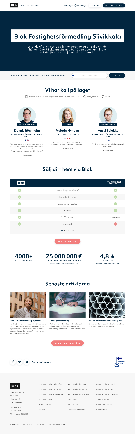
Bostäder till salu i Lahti (48, 399)
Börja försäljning (114, 6)
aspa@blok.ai (15, 407)
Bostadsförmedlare (104, 404)
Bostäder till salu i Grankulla (50, 389)
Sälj (22, 5)
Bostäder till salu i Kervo (77, 389)
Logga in (95, 6)
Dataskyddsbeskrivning (56, 424)
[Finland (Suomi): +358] (73, 76)
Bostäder (35, 5)
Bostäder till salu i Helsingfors (50, 384)
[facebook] (13, 362)
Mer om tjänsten (67, 242)
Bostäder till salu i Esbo (77, 384)
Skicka (117, 76)
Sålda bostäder (45, 404)
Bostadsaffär (101, 409)
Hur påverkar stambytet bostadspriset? (106, 320)
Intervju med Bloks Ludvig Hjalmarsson (27, 320)
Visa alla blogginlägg (67, 343)
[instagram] (26, 362)
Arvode (42, 409)
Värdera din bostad (104, 399)
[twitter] (20, 362)
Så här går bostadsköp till (60, 320)
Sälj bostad (72, 399)
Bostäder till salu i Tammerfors (51, 394)
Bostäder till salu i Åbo (105, 389)
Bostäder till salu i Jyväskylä (79, 394)
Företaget (68, 5)
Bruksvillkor (39, 424)
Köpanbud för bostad (76, 409)
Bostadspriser (73, 404)
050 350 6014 (15, 411)
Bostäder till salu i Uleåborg (107, 394)
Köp (27, 5)
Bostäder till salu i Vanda (106, 384)
